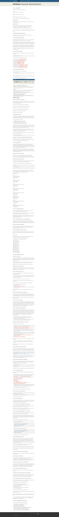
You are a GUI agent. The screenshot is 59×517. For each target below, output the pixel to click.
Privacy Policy (31, 513)
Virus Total (21, 305)
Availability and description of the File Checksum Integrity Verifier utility (21, 278)
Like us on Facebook (16, 513)
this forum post (18, 492)
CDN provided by (35, 513)
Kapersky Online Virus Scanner (29, 304)
